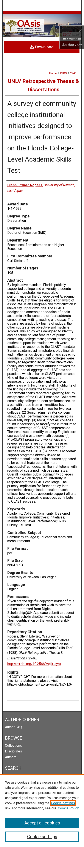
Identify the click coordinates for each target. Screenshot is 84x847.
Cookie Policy (68, 808)
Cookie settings (63, 803)
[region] (42, 810)
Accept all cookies (42, 823)
